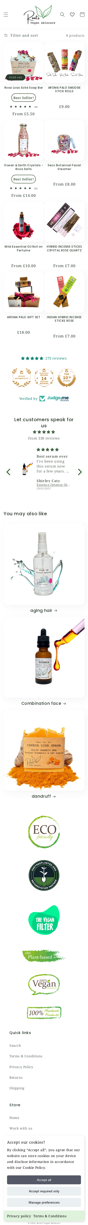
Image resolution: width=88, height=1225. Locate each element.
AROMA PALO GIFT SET (23, 317)
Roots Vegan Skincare (48, 1223)
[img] (44, 432)
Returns (16, 1077)
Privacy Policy (21, 1067)
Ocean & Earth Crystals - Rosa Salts (23, 167)
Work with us (20, 1128)
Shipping (17, 1088)
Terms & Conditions (49, 1216)
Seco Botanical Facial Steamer (64, 167)
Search (15, 1045)
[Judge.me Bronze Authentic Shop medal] (21, 377)
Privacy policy (19, 1216)
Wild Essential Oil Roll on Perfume (23, 248)
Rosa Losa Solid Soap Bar (23, 88)
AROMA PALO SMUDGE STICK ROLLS (64, 89)
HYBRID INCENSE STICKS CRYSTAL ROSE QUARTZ (64, 248)
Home (14, 1117)
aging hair (41, 610)
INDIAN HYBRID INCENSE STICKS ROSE (64, 319)
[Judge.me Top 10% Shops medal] (66, 377)
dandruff (41, 796)
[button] (6, 14)
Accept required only (44, 1191)
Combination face (41, 703)
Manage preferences (44, 1202)
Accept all (44, 1180)
